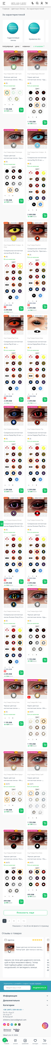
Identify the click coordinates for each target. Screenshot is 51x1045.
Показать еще (25, 912)
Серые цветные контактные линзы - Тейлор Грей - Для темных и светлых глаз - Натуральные (29, 949)
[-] (5, 104)
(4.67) (31, 712)
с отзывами (38, 46)
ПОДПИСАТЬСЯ (39, 988)
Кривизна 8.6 (34, 39)
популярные (7, 46)
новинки (27, 46)
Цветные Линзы (18, 9)
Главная (5, 9)
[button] (45, 30)
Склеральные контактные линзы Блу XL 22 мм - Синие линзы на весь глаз (37, 160)
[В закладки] (22, 55)
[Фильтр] (1, 523)
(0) (6, 83)
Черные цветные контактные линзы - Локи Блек (36, 858)
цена (18, 46)
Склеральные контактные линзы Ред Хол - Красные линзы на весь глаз (36, 251)
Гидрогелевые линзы (13, 39)
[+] (13, 104)
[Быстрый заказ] (22, 63)
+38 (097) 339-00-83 (12, 1009)
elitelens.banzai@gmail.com (14, 1020)
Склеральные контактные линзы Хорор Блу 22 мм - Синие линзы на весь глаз (13, 435)
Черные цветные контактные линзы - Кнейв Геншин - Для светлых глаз (14, 858)
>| (24, 921)
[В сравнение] (22, 59)
